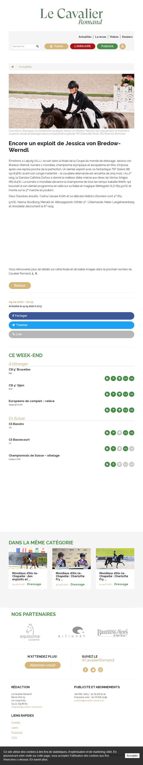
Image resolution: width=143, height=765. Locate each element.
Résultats (119, 378)
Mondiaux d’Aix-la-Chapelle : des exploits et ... (25, 576)
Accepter (132, 755)
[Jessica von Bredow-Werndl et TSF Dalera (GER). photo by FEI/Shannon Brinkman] (71, 101)
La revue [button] (100, 36)
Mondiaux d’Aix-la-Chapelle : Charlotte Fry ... (70, 576)
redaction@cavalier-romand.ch (26, 707)
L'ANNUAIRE (82, 46)
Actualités (85, 36)
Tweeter (21, 325)
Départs (113, 378)
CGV (14, 738)
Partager (20, 315)
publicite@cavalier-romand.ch (89, 700)
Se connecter (122, 46)
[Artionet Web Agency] (70, 632)
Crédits (15, 722)
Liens (14, 727)
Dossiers (127, 36)
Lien (18, 334)
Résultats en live (125, 378)
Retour (20, 285)
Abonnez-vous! (42, 665)
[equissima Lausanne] (29, 632)
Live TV (131, 378)
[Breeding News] (111, 632)
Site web (107, 378)
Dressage (34, 584)
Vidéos (114, 36)
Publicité (107, 46)
